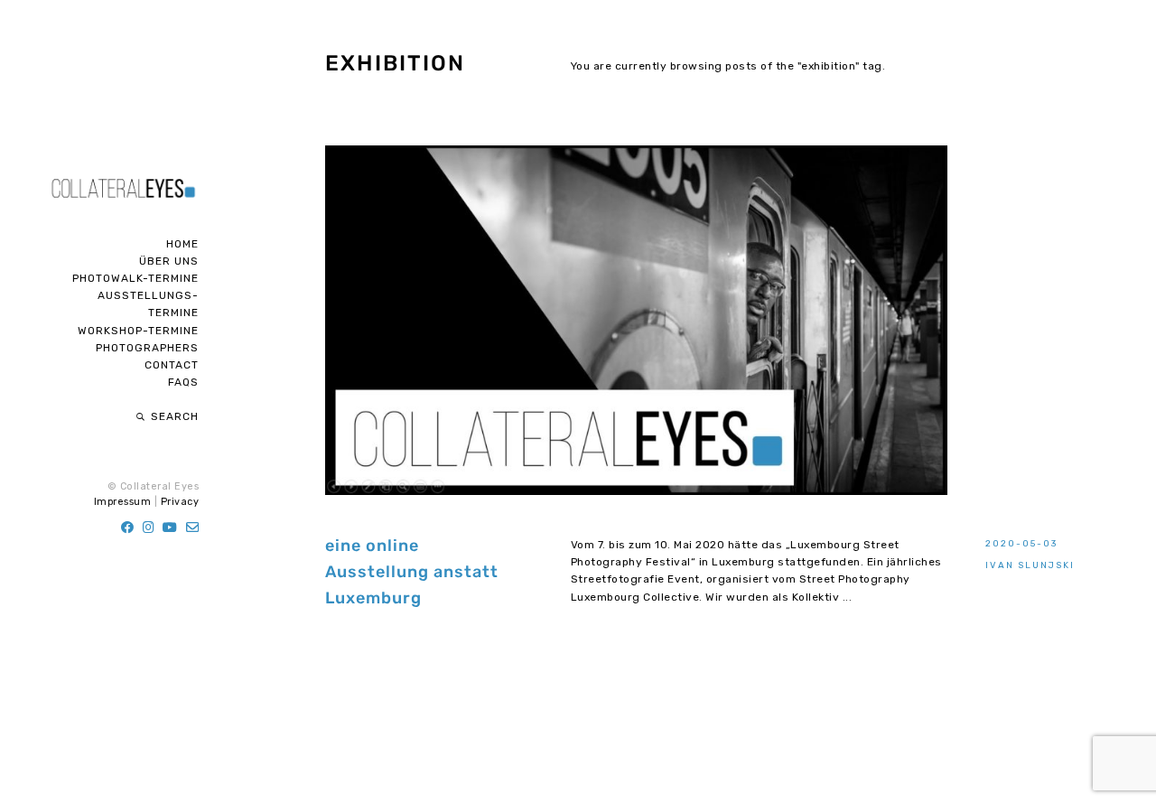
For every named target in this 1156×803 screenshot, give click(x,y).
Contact (171, 365)
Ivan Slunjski (1030, 565)
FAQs (183, 382)
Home (182, 244)
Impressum (123, 502)
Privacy (180, 502)
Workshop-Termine (138, 330)
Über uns (169, 261)
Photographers (147, 347)
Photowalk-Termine (135, 278)
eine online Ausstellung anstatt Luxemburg (412, 572)
